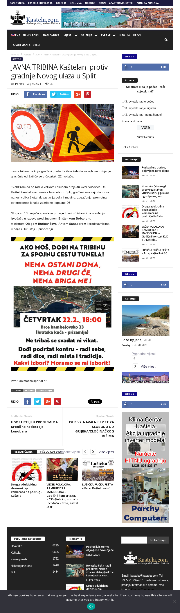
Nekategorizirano (21, 565)
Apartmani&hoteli (121, 3)
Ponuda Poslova (148, 3)
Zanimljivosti (19, 559)
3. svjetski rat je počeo (139, 101)
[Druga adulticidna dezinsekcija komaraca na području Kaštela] (27, 469)
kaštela (29, 390)
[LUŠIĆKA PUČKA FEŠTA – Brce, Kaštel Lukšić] (98, 469)
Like (163, 67)
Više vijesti (105, 452)
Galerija (61, 3)
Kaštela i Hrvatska (40, 3)
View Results (145, 137)
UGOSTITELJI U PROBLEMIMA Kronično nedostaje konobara (34, 426)
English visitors (27, 35)
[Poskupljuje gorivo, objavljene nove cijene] (130, 172)
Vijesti (68, 35)
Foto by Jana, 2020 (136, 340)
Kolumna (76, 3)
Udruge (90, 3)
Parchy (19, 83)
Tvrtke (105, 35)
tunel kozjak (44, 390)
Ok (91, 606)
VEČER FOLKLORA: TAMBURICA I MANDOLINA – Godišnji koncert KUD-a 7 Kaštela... (155, 233)
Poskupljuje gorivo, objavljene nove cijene (155, 169)
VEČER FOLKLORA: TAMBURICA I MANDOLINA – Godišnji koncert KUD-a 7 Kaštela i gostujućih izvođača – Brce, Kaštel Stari (62, 495)
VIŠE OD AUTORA (50, 451)
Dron (102, 3)
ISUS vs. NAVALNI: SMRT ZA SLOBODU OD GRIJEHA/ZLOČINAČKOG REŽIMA (91, 429)
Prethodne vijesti (69, 452)
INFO (122, 35)
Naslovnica (17, 3)
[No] (174, 601)
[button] (166, 40)
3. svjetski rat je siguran (140, 108)
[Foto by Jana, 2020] (145, 320)
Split (13, 572)
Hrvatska (16, 546)
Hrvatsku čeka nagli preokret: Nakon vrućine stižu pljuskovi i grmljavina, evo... (155, 191)
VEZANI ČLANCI (23, 451)
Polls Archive (130, 147)
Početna (15, 54)
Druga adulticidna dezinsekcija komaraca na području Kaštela (26, 490)
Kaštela (17, 59)
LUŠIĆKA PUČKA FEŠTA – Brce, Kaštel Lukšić (97, 486)
